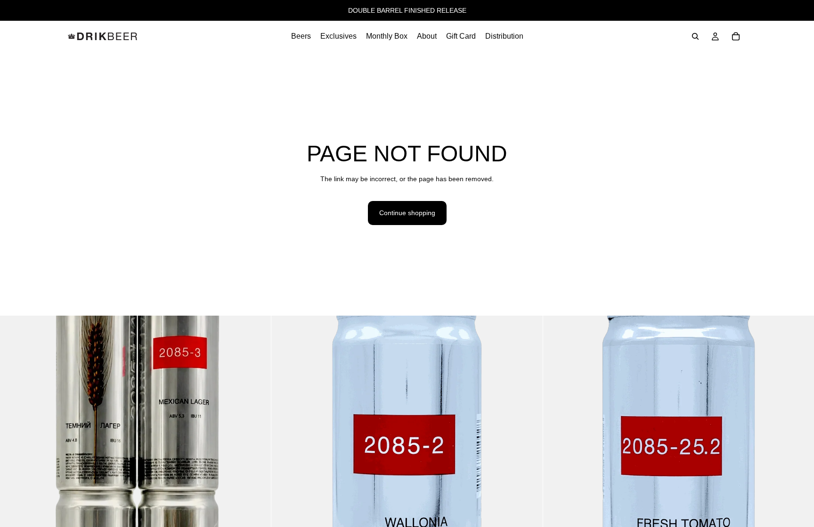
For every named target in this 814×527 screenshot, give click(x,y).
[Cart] (735, 36)
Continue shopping (407, 213)
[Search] (695, 36)
